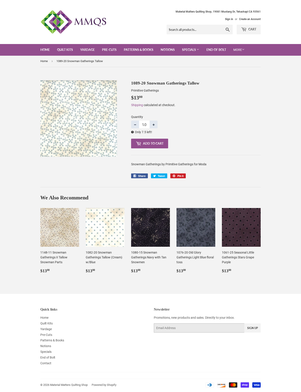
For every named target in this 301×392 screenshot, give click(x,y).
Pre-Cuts (109, 50)
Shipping (137, 105)
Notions (168, 50)
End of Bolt (216, 50)
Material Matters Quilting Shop (69, 384)
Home (45, 50)
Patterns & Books (138, 50)
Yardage (87, 50)
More (237, 50)
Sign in (229, 19)
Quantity (137, 117)
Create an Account (250, 19)
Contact (45, 363)
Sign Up (252, 328)
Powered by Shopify (104, 384)
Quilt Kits (65, 50)
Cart (252, 29)
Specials (189, 50)
